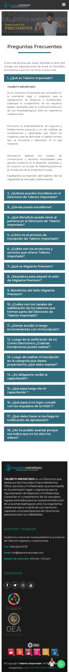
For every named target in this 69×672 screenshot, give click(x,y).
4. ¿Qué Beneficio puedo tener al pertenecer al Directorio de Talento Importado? (33, 221)
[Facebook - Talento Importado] (7, 585)
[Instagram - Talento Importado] (23, 585)
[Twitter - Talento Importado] (15, 585)
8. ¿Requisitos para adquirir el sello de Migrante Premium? (33, 278)
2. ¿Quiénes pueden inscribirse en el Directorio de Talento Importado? (34, 195)
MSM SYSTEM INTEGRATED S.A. (42, 667)
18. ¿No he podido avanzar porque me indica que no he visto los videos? (32, 433)
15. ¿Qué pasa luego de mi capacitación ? (26, 390)
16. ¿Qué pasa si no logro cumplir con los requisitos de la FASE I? (31, 404)
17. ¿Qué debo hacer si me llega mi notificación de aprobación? (33, 418)
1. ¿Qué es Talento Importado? (30, 78)
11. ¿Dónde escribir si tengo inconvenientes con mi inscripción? (33, 327)
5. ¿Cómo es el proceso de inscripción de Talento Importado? (33, 236)
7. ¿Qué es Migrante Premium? (30, 266)
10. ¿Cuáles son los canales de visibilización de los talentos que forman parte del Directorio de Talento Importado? (31, 310)
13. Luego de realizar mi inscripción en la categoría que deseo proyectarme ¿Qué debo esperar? (33, 360)
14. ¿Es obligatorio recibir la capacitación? (27, 376)
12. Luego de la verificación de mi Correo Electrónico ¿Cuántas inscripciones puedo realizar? (32, 343)
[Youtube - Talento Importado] (31, 585)
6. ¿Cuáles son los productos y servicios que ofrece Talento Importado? (29, 252)
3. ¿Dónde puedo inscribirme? (29, 207)
